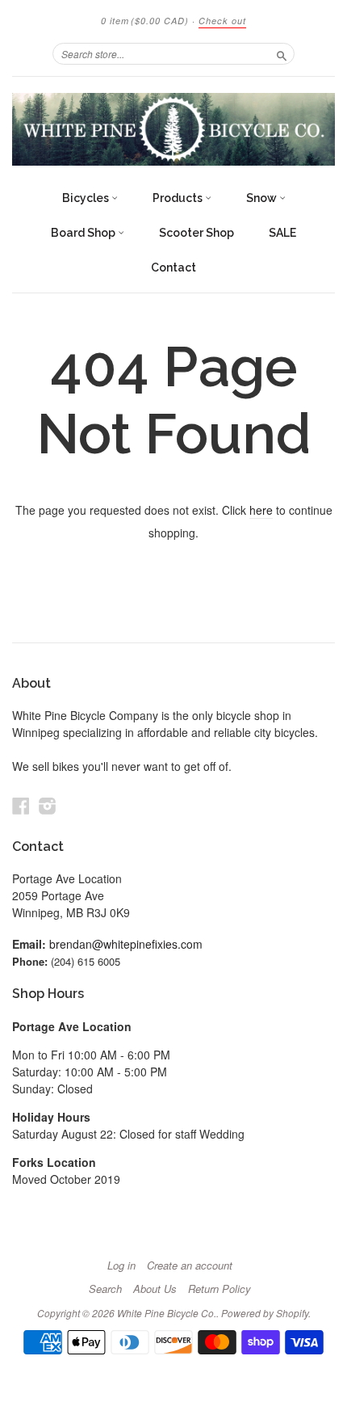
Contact (173, 267)
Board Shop (84, 232)
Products (179, 198)
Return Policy (219, 1289)
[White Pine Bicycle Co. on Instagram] (47, 805)
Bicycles (86, 198)
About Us (155, 1289)
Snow (262, 198)
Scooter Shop (196, 232)
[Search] (281, 53)
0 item (145, 21)
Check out (222, 21)
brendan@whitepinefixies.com (126, 944)
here (261, 510)
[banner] (173, 129)
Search (105, 1289)
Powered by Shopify (264, 1313)
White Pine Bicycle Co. (166, 1313)
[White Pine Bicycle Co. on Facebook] (21, 805)
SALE (282, 232)
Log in (121, 1265)
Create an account (189, 1265)
